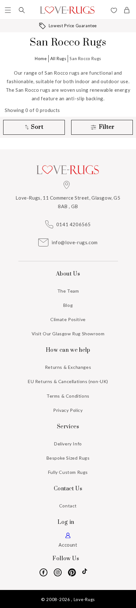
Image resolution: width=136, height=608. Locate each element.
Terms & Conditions (68, 396)
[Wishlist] (114, 11)
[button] (8, 10)
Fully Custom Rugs (68, 472)
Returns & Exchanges (68, 367)
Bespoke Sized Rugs (68, 458)
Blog (68, 305)
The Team (68, 291)
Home (40, 58)
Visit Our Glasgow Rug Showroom (68, 333)
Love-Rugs (84, 599)
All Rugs (58, 58)
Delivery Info (68, 443)
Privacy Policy (68, 410)
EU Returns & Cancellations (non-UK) (68, 381)
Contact (68, 505)
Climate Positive (68, 319)
